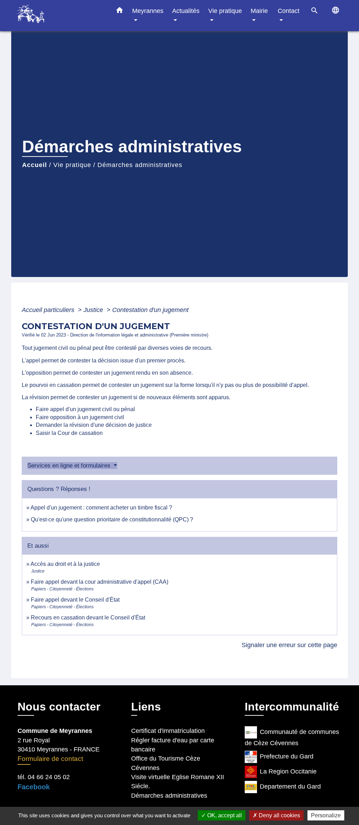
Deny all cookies (278, 815)
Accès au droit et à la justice (65, 564)
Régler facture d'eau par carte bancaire (172, 745)
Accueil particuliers (49, 309)
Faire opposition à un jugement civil (80, 417)
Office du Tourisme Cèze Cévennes (165, 763)
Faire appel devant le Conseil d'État (75, 600)
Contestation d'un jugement (150, 309)
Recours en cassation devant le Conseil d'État (88, 618)
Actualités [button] (185, 10)
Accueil (34, 164)
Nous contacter (59, 706)
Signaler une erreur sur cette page (289, 645)
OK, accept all (224, 815)
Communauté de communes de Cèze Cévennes (292, 737)
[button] (119, 11)
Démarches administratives (139, 164)
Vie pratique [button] (225, 10)
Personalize (326, 815)
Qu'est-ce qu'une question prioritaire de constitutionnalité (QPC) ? (112, 519)
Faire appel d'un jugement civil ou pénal (85, 409)
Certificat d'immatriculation (168, 730)
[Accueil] (60, 15)
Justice (94, 309)
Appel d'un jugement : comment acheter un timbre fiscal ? (101, 508)
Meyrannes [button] (147, 10)
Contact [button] (288, 10)
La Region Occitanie (288, 771)
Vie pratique (72, 164)
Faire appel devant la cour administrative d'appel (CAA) (99, 582)
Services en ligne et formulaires (69, 465)
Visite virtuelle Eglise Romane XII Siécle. (177, 782)
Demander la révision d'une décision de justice (94, 425)
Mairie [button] (259, 10)
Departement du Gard (290, 786)
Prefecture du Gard (286, 756)
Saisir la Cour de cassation (69, 433)
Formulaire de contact (50, 758)
